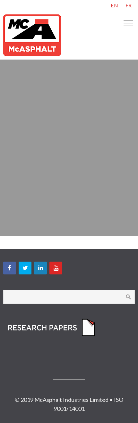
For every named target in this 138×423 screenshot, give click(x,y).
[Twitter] (25, 268)
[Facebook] (9, 268)
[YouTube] (55, 268)
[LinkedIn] (40, 268)
